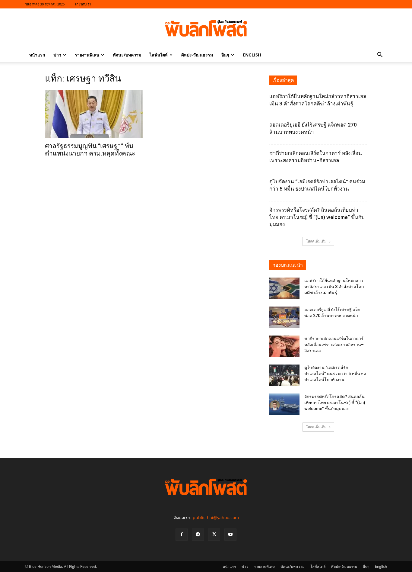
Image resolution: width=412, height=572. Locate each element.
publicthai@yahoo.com (216, 517)
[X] (214, 535)
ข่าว (57, 55)
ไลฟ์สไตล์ (159, 55)
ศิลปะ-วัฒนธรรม (197, 55)
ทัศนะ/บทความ (127, 55)
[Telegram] (198, 535)
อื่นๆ (225, 55)
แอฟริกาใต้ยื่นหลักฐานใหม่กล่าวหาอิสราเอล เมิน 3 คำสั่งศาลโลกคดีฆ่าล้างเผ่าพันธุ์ (334, 286)
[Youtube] (230, 535)
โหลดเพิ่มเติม (316, 241)
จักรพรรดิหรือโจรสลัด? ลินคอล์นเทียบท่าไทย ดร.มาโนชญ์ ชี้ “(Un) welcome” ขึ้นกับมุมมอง (317, 217)
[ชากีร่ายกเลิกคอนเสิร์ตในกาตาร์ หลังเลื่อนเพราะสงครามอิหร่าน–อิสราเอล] (284, 346)
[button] (379, 55)
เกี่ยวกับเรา (83, 4)
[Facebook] (182, 535)
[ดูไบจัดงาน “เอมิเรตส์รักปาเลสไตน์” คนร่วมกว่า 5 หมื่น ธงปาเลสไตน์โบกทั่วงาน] (284, 375)
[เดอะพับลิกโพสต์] (206, 28)
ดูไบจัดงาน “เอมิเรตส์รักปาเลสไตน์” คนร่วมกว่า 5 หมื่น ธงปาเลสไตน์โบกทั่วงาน (335, 373)
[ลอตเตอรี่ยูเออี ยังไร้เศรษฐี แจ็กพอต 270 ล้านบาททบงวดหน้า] (284, 317)
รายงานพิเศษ (87, 55)
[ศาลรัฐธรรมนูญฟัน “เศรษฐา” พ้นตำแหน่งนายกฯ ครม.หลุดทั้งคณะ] (94, 114)
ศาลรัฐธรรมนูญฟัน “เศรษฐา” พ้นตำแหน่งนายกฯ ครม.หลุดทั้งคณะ (90, 149)
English (252, 55)
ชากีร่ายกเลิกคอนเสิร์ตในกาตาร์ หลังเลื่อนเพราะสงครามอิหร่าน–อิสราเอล (334, 344)
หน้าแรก (37, 55)
